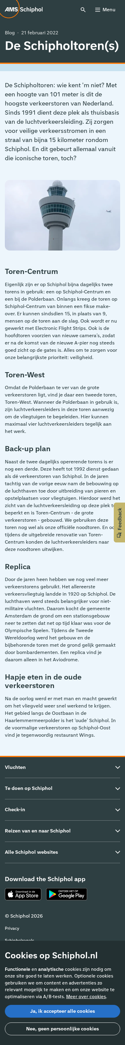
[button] (119, 522)
